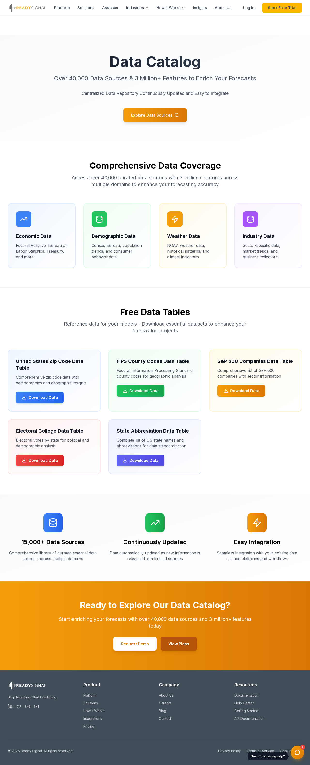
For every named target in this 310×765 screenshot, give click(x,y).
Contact (165, 718)
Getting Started (246, 711)
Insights (200, 7)
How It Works (93, 711)
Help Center (244, 703)
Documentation (246, 695)
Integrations (92, 718)
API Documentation (249, 718)
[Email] (36, 706)
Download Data (43, 397)
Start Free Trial (282, 7)
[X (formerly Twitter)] (18, 706)
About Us (223, 7)
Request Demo (135, 643)
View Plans (178, 643)
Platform (62, 7)
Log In (248, 7)
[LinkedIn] (10, 706)
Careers (165, 703)
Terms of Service (260, 751)
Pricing (88, 726)
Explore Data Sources (151, 115)
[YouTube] (27, 706)
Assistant (110, 7)
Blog (162, 711)
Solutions (86, 7)
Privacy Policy (229, 751)
